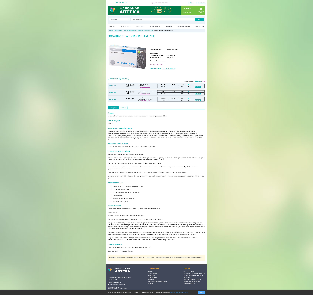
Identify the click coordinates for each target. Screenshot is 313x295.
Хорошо (202, 292)
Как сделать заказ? (189, 271)
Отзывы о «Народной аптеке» (192, 281)
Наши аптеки (199, 26)
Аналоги (124, 79)
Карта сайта (187, 277)
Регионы (150, 283)
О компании (140, 26)
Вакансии (168, 26)
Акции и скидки (155, 26)
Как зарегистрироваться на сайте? (193, 275)
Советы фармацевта (183, 26)
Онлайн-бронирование (161, 3)
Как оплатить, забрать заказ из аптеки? (194, 273)
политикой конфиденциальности (178, 292)
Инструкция (114, 79)
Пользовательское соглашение (192, 279)
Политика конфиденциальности (157, 281)
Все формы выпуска (156, 64)
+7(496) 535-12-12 (145, 100)
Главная (111, 26)
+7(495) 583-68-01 (145, 87)
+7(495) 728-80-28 (145, 94)
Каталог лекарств (125, 26)
